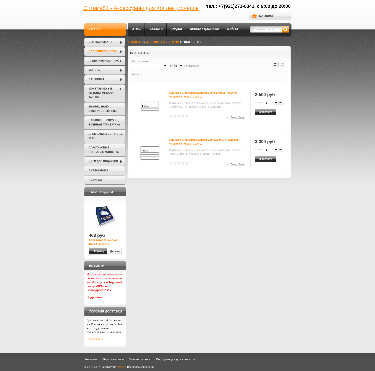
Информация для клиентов (175, 359)
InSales (121, 367)
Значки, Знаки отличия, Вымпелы (103, 108)
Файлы (232, 29)
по (171, 66)
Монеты (94, 70)
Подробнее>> (95, 339)
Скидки (176, 29)
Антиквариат (98, 170)
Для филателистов (103, 51)
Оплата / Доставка (204, 29)
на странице (191, 66)
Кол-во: (259, 102)
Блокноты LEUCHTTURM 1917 (106, 136)
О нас (136, 29)
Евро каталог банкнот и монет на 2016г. (104, 242)
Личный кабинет (140, 359)
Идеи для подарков (103, 161)
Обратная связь (113, 359)
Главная (135, 42)
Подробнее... (96, 297)
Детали (115, 251)
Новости (156, 29)
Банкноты (96, 79)
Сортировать (140, 61)
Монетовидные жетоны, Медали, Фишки (101, 93)
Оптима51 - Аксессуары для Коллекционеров (141, 8)
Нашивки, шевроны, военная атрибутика (104, 122)
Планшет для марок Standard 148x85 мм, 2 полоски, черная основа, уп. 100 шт (203, 94)
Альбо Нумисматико (104, 60)
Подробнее (237, 117)
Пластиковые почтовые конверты (104, 149)
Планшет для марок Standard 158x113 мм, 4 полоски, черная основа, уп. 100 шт (203, 141)
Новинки (95, 179)
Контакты (90, 359)
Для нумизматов (101, 42)
